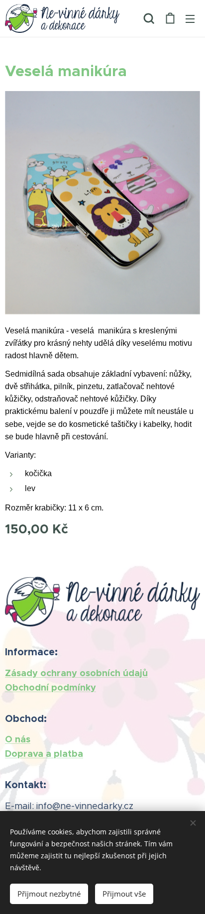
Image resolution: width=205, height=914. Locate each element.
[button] (149, 18)
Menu (190, 18)
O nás (17, 739)
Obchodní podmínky (50, 687)
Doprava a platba (44, 753)
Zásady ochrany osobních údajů (76, 673)
